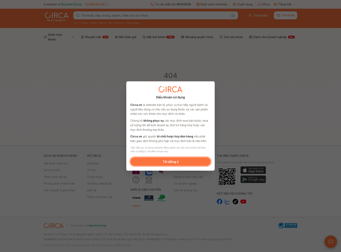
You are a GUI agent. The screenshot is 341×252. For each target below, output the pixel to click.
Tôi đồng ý (171, 161)
